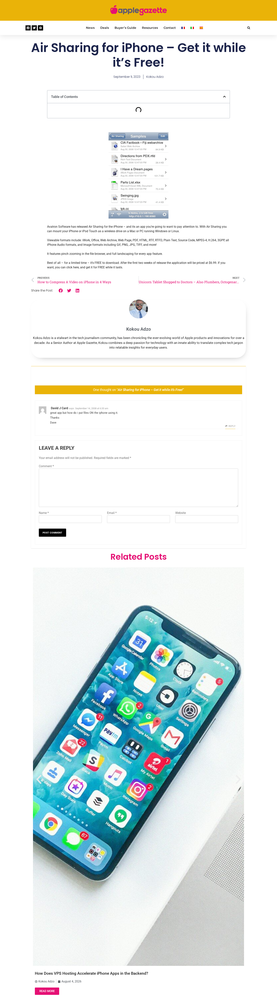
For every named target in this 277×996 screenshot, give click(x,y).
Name (44, 513)
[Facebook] (28, 28)
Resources (150, 28)
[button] (249, 28)
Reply (232, 426)
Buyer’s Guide (125, 28)
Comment (46, 466)
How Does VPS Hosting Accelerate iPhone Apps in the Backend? (91, 973)
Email (112, 513)
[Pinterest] (40, 28)
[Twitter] (34, 28)
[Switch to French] (183, 28)
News (90, 28)
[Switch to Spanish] (201, 28)
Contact (170, 28)
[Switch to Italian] (192, 28)
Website (180, 513)
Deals (104, 28)
